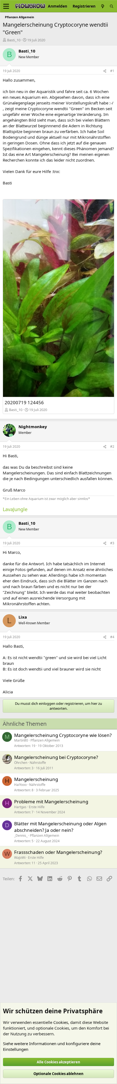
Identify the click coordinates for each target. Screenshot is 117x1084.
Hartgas (20, 807)
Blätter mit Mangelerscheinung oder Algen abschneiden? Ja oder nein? (60, 826)
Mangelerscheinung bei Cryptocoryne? (56, 757)
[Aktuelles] (102, 6)
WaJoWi (20, 857)
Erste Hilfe (37, 807)
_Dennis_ (20, 835)
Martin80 (21, 740)
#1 (112, 71)
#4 (112, 637)
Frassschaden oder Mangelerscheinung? (58, 852)
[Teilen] (104, 71)
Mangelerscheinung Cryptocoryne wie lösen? (63, 735)
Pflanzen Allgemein (45, 740)
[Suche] (111, 6)
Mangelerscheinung (36, 779)
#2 (112, 446)
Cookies (60, 1022)
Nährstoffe (38, 762)
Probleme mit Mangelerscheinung (51, 801)
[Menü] (6, 6)
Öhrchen (20, 762)
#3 (112, 543)
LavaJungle (15, 509)
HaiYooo (20, 784)
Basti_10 (13, 40)
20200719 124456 (24, 402)
